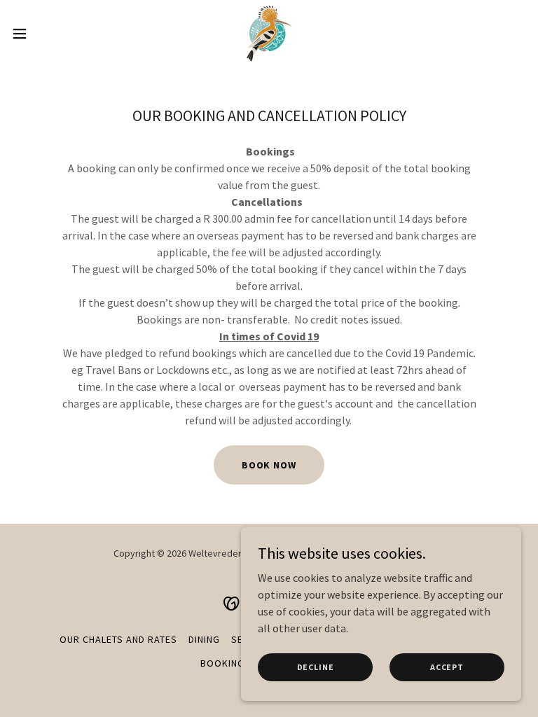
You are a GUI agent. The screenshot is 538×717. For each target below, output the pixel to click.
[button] (45, 34)
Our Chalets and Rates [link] (118, 639)
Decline (315, 667)
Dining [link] (204, 639)
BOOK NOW (269, 465)
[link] (269, 34)
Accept (447, 667)
